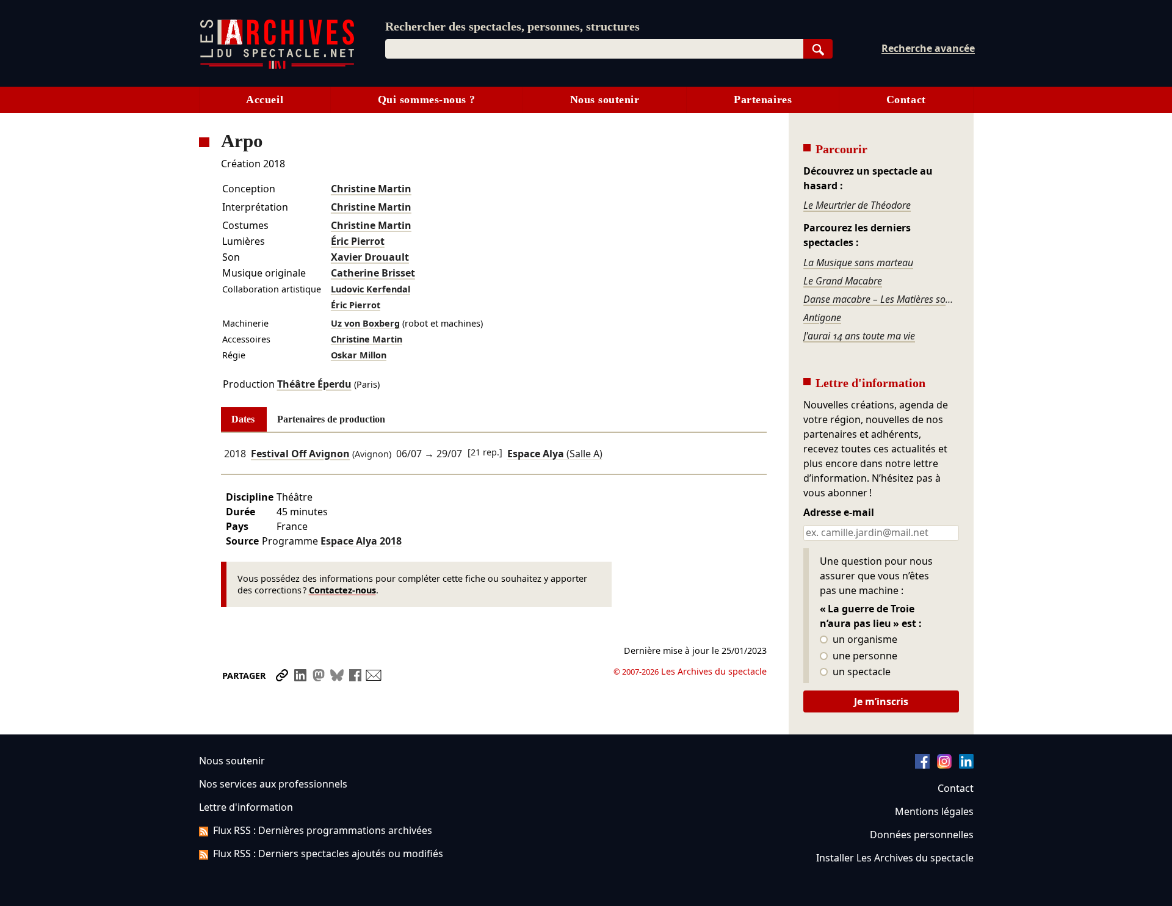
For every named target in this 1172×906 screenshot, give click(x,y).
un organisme (863, 639)
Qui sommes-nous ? (427, 99)
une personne (863, 656)
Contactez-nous (342, 590)
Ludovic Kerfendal (370, 289)
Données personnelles (922, 834)
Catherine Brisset (373, 273)
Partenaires (763, 99)
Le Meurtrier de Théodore (857, 205)
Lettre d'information (246, 807)
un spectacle (860, 672)
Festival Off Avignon (300, 453)
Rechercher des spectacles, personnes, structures (512, 26)
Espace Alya (361, 541)
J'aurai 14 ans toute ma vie (859, 335)
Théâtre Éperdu (314, 384)
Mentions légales (934, 811)
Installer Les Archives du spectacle (895, 857)
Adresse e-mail (838, 512)
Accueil (264, 99)
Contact (906, 99)
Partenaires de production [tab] (331, 419)
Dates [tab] (243, 419)
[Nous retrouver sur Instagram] (944, 765)
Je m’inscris (881, 701)
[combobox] (594, 49)
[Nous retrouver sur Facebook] (922, 765)
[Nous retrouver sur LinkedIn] (966, 765)
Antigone (822, 317)
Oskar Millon (358, 355)
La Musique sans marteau (858, 262)
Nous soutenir (605, 99)
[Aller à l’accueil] (277, 66)
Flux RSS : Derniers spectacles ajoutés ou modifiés (328, 853)
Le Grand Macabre (842, 281)
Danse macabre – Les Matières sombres (880, 299)
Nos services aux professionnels (273, 784)
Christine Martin (371, 188)
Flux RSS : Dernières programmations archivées (322, 830)
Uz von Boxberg (365, 323)
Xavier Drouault (370, 257)
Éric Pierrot (358, 241)
